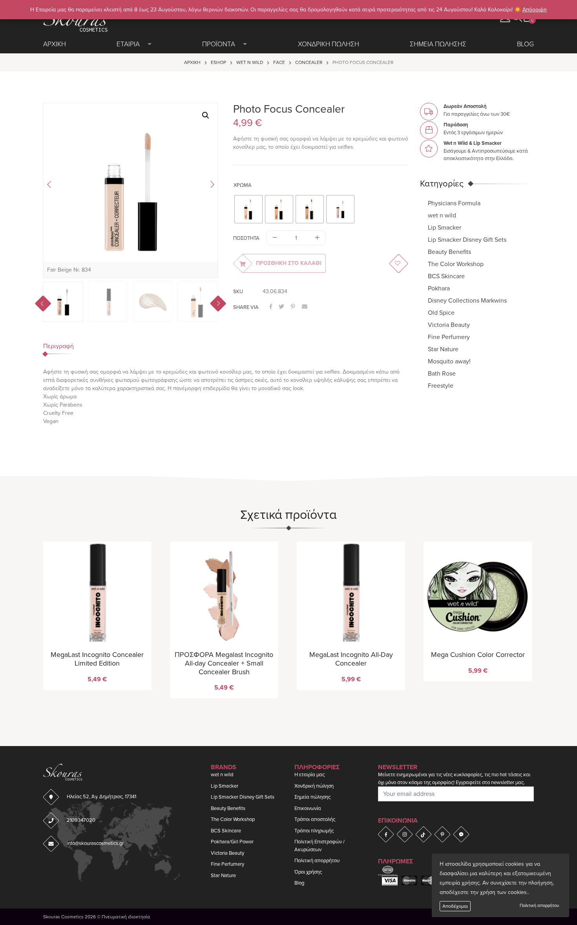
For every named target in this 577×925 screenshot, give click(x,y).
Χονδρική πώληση (314, 786)
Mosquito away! (449, 361)
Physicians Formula (454, 203)
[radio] (248, 209)
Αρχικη (54, 44)
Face (279, 62)
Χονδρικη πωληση (328, 44)
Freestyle (440, 385)
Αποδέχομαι (455, 906)
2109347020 (81, 820)
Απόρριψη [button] (534, 9)
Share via (246, 307)
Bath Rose (442, 373)
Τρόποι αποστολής (314, 819)
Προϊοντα (218, 44)
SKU (238, 291)
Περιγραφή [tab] (58, 346)
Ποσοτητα (246, 238)
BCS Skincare (446, 276)
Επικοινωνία (307, 808)
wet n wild (249, 62)
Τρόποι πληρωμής (314, 831)
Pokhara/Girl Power (232, 842)
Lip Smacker (444, 227)
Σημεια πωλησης (438, 44)
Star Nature (443, 349)
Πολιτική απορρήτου (539, 905)
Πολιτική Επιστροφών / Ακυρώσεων (319, 846)
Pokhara (439, 288)
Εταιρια (128, 44)
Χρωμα (243, 185)
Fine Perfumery (449, 337)
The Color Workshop (456, 264)
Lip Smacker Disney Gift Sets (467, 239)
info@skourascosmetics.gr (95, 843)
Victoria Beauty (449, 324)
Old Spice (441, 312)
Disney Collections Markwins (467, 300)
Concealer (308, 62)
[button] (206, 115)
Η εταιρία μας (309, 775)
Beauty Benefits (449, 251)
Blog (525, 44)
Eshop (218, 62)
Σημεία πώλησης (312, 797)
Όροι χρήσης (308, 872)
